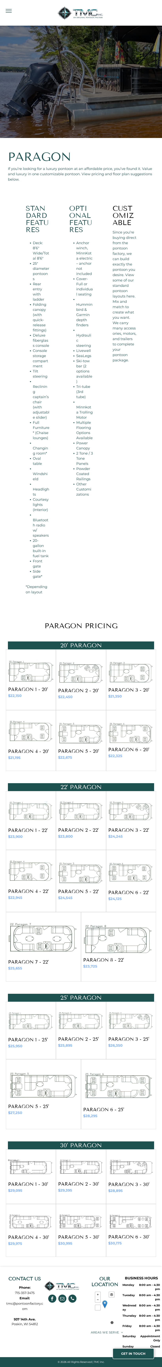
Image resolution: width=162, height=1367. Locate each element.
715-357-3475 (25, 1293)
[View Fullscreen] (97, 1307)
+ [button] (97, 1294)
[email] (62, 1299)
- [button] (97, 1299)
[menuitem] (107, 1332)
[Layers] (111, 1294)
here (130, 296)
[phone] (72, 1299)
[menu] (9, 11)
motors (129, 333)
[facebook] (52, 1299)
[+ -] (105, 1308)
